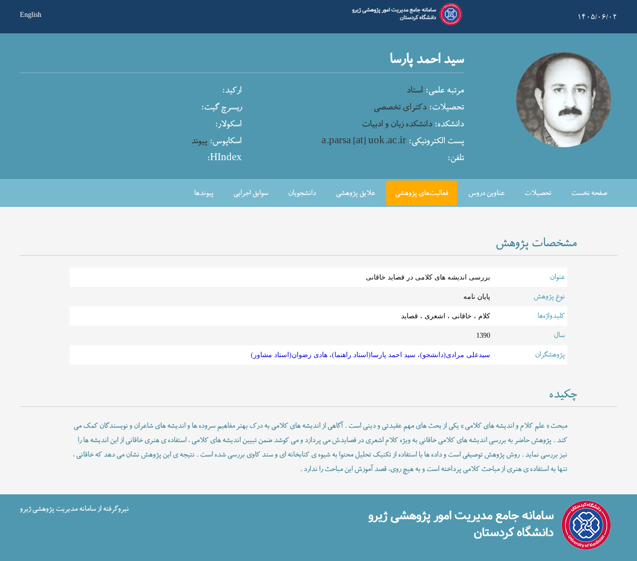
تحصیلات (538, 193)
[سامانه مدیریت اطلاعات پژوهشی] (405, 23)
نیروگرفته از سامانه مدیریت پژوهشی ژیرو (74, 508)
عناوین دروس (486, 193)
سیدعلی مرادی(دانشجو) (455, 355)
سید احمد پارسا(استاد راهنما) (374, 355)
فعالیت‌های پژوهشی (421, 193)
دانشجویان (302, 193)
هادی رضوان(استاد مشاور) (289, 355)
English (30, 14)
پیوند (199, 141)
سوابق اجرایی (250, 193)
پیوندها (203, 193)
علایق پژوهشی (355, 193)
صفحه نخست (589, 193)
